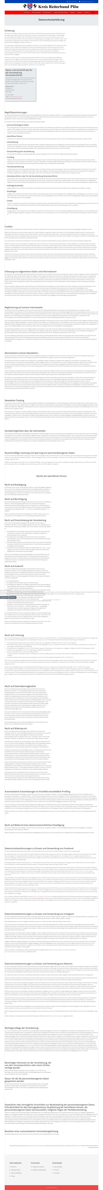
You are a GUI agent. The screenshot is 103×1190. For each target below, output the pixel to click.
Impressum (57, 599)
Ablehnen (12, 597)
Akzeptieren (4, 597)
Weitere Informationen (48, 599)
